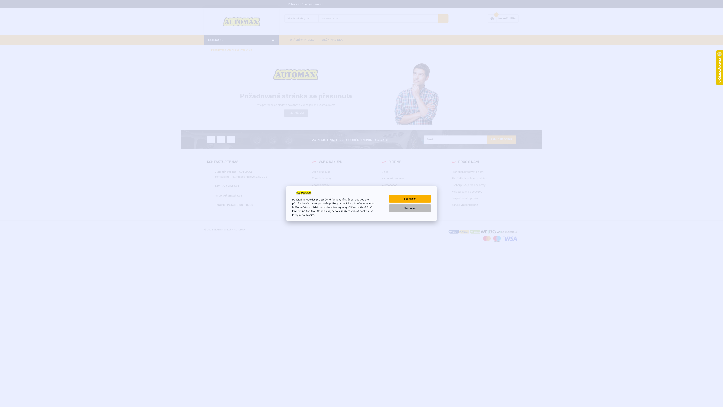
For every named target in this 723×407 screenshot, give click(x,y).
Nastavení (410, 208)
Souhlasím (410, 198)
